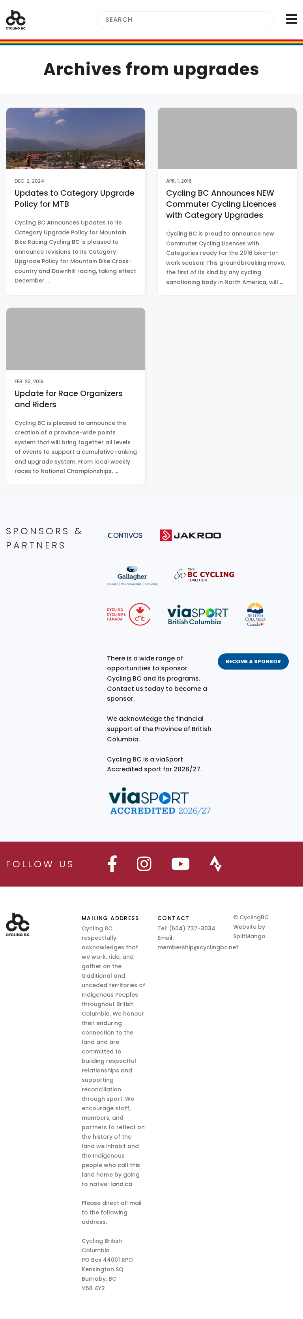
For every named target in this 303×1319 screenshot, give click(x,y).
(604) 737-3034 (192, 928)
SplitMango (249, 936)
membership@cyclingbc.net (197, 947)
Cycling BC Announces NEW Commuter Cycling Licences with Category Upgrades (221, 204)
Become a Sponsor (253, 661)
